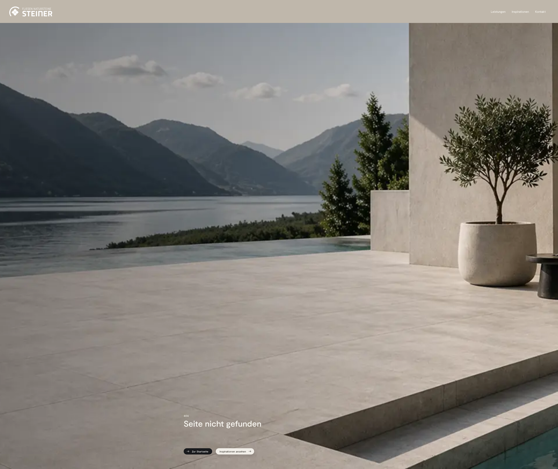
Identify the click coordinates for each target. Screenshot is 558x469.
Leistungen (498, 11)
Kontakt (540, 11)
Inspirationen (520, 11)
